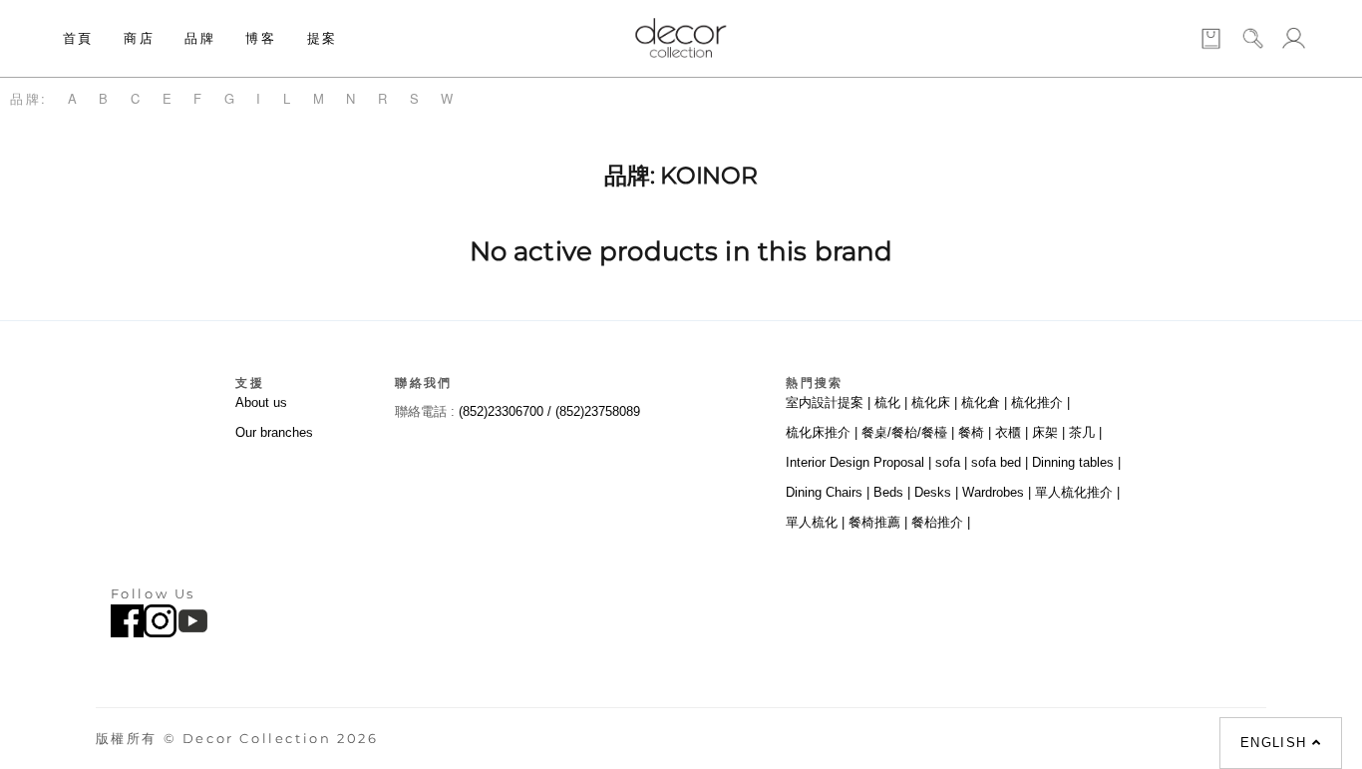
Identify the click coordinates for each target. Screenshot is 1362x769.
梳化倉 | (984, 402)
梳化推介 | (1040, 402)
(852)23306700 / (507, 411)
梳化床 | (934, 402)
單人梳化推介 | (1077, 492)
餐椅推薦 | (878, 522)
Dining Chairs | (827, 492)
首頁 (78, 38)
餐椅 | (974, 432)
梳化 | (890, 402)
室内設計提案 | (828, 402)
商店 (139, 38)
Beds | (891, 492)
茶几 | (1085, 432)
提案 (322, 38)
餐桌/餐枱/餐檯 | (907, 432)
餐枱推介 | (940, 522)
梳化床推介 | (821, 432)
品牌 (199, 38)
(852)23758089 (599, 411)
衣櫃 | (1011, 432)
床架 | (1048, 432)
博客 (260, 38)
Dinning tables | (1076, 462)
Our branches (274, 432)
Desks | (936, 492)
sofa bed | (999, 462)
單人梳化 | (815, 522)
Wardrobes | (996, 492)
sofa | (951, 462)
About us (261, 402)
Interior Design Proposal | (858, 462)
